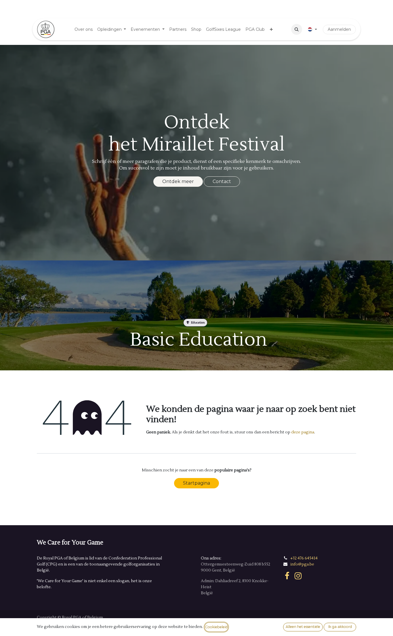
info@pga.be (302, 564)
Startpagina (196, 483)
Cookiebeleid (216, 627)
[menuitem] (83, 29)
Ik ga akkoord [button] (340, 626)
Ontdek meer (178, 181)
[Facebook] (287, 576)
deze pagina (302, 432)
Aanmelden (339, 29)
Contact (222, 181)
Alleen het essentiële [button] (303, 626)
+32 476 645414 (304, 558)
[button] (296, 29)
